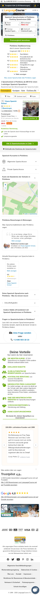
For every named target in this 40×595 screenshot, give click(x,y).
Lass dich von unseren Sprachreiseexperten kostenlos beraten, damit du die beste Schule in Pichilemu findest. (19, 325)
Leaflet (26, 214)
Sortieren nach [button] (21, 96)
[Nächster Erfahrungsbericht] (36, 445)
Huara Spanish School (28, 246)
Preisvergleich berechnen (20, 40)
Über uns (10, 574)
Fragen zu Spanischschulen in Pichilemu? (18, 319)
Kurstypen (16, 90)
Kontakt (18, 574)
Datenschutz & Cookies (29, 570)
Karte (23, 90)
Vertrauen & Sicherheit (12, 582)
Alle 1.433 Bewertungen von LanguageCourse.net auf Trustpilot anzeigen (19, 483)
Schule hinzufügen (20, 586)
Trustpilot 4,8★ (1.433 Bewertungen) (17, 5)
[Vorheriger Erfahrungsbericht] (4, 445)
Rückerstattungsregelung (10, 570)
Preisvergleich (6, 90)
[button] (1, 1)
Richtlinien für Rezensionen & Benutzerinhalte (19, 578)
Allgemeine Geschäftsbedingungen (19, 565)
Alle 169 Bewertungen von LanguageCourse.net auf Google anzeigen (19, 498)
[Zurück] (2, 90)
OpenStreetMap (33, 214)
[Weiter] (38, 90)
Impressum (27, 574)
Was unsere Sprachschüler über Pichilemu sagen (20, 78)
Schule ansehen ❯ (31, 118)
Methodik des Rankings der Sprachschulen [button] (20, 149)
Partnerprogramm (28, 582)
